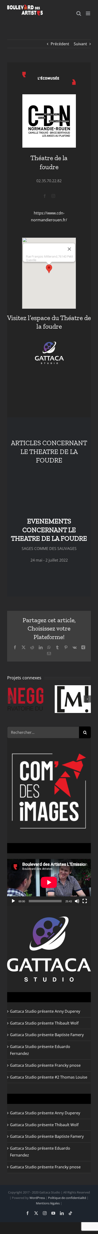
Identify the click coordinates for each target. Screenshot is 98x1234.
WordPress (37, 1198)
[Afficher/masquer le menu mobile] (88, 13)
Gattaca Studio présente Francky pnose (45, 1065)
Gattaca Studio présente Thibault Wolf (44, 1023)
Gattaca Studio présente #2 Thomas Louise (48, 1077)
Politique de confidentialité (67, 1198)
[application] (49, 882)
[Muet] (77, 901)
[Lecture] (13, 901)
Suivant (80, 43)
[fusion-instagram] (53, 196)
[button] (49, 269)
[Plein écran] (84, 901)
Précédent (60, 43)
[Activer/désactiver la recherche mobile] (78, 13)
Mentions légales (48, 1203)
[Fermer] (69, 249)
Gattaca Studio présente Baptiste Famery (47, 1034)
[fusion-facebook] (45, 196)
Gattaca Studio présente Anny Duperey (45, 1011)
